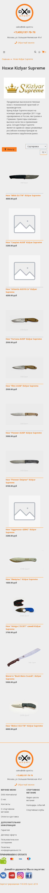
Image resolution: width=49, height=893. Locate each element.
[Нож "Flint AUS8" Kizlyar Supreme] (24, 367)
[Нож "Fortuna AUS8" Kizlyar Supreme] (24, 321)
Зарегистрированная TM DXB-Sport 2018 (19, 884)
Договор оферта (9, 834)
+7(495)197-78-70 (24, 32)
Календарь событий (35, 805)
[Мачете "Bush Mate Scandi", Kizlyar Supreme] (24, 657)
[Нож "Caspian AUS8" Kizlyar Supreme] (24, 224)
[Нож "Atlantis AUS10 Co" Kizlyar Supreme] (24, 271)
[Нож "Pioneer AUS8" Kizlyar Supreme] (24, 414)
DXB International (9, 794)
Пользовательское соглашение (10, 841)
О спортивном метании (7, 810)
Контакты (5, 804)
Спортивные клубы (35, 810)
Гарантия (5, 830)
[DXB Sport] (24, 13)
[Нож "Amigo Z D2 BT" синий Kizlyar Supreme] (24, 608)
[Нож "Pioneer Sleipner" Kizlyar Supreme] (24, 461)
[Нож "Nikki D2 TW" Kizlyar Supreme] (24, 177)
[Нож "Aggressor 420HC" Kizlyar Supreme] (24, 511)
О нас (3, 799)
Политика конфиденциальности (11, 848)
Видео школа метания (32, 799)
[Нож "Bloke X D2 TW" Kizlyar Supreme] (24, 707)
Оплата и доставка (10, 816)
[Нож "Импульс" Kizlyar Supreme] (24, 561)
